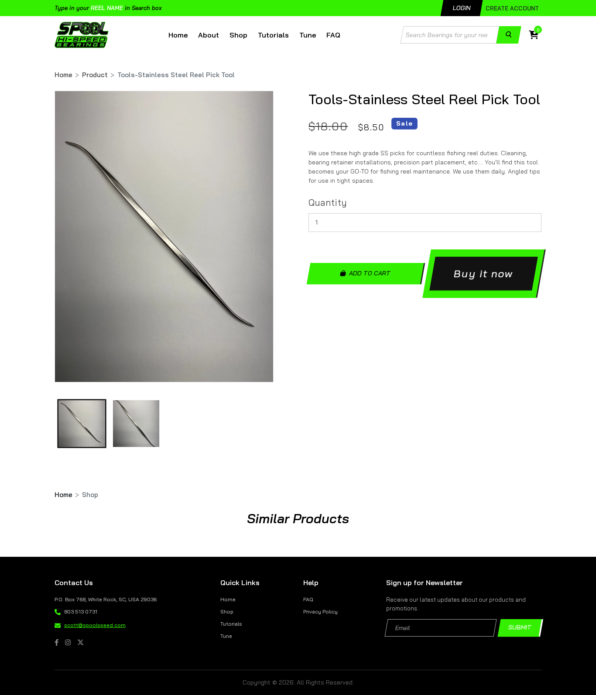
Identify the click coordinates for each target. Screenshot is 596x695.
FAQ (333, 35)
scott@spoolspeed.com (95, 625)
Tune (307, 35)
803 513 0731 (80, 611)
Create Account (512, 8)
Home (178, 35)
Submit (520, 628)
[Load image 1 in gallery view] (82, 423)
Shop (238, 35)
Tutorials (273, 35)
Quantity (327, 202)
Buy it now (483, 273)
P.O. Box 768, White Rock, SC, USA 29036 (106, 599)
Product (95, 75)
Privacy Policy (320, 611)
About (208, 35)
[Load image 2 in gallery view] (136, 423)
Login (461, 8)
